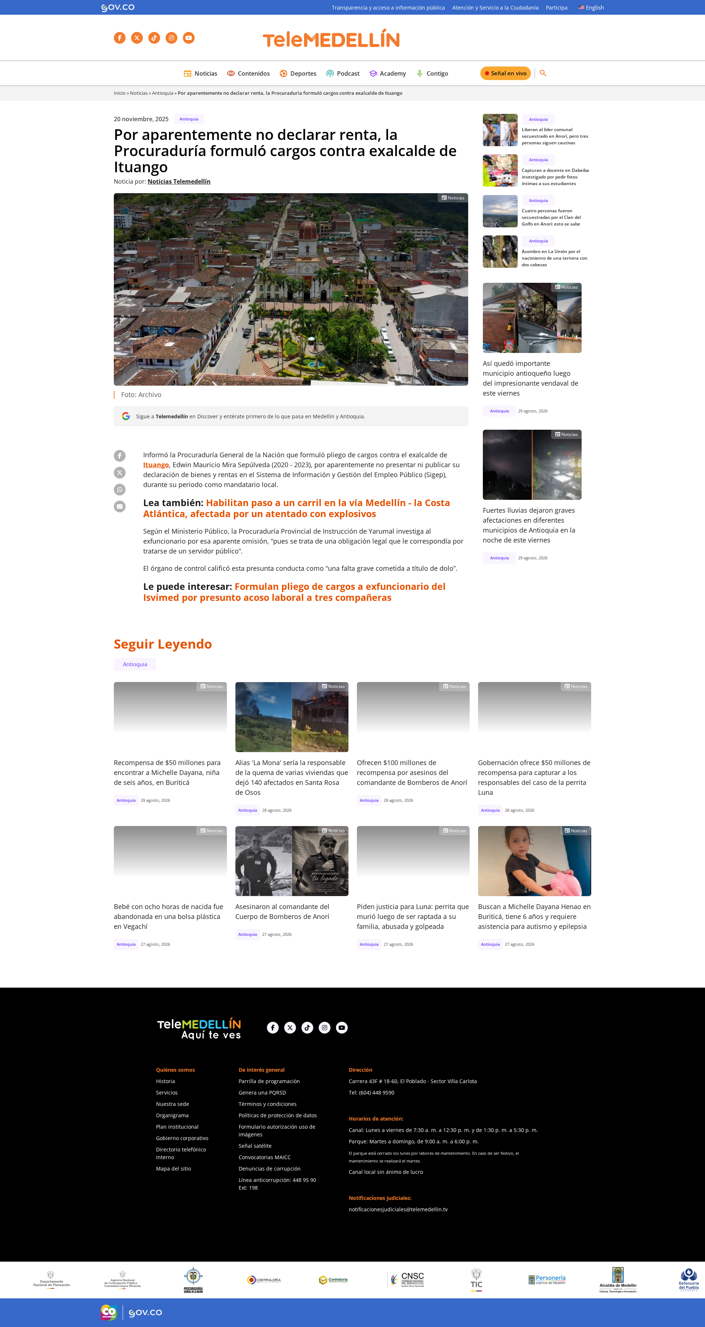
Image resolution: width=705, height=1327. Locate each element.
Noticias (200, 73)
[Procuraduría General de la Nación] (129, 1280)
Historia (165, 1081)
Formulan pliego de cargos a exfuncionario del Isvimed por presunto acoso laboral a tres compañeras (294, 591)
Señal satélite (255, 1145)
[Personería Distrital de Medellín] (483, 1280)
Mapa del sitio (173, 1168)
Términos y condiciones (268, 1103)
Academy (387, 73)
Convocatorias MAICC (265, 1157)
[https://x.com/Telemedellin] (290, 1028)
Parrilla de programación (269, 1081)
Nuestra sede (172, 1103)
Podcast (342, 73)
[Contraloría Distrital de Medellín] (271, 1280)
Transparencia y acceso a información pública (388, 7)
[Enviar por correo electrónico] (120, 506)
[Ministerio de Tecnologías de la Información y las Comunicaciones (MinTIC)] (412, 1280)
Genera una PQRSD (262, 1092)
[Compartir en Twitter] (120, 473)
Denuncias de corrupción (270, 1168)
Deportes (298, 73)
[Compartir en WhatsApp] (120, 489)
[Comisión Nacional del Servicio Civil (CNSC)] (341, 1280)
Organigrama (172, 1115)
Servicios (167, 1092)
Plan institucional (177, 1126)
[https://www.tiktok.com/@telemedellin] (307, 1028)
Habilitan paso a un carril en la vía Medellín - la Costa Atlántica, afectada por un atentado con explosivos (296, 508)
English (595, 7)
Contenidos (248, 73)
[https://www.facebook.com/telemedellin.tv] (273, 1028)
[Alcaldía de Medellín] (554, 1280)
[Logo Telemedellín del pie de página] (198, 1028)
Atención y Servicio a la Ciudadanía (495, 7)
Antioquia (162, 93)
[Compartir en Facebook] (120, 456)
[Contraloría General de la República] (200, 1280)
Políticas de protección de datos (278, 1115)
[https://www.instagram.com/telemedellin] (324, 1028)
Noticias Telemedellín (179, 181)
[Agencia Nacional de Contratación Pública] (58, 1280)
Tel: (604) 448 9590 (371, 1092)
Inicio (120, 93)
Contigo (431, 73)
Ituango (156, 464)
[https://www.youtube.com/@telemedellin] (342, 1028)
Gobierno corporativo (182, 1138)
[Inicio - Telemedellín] (331, 38)
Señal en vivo (509, 73)
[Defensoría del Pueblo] (624, 1279)
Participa (557, 7)
